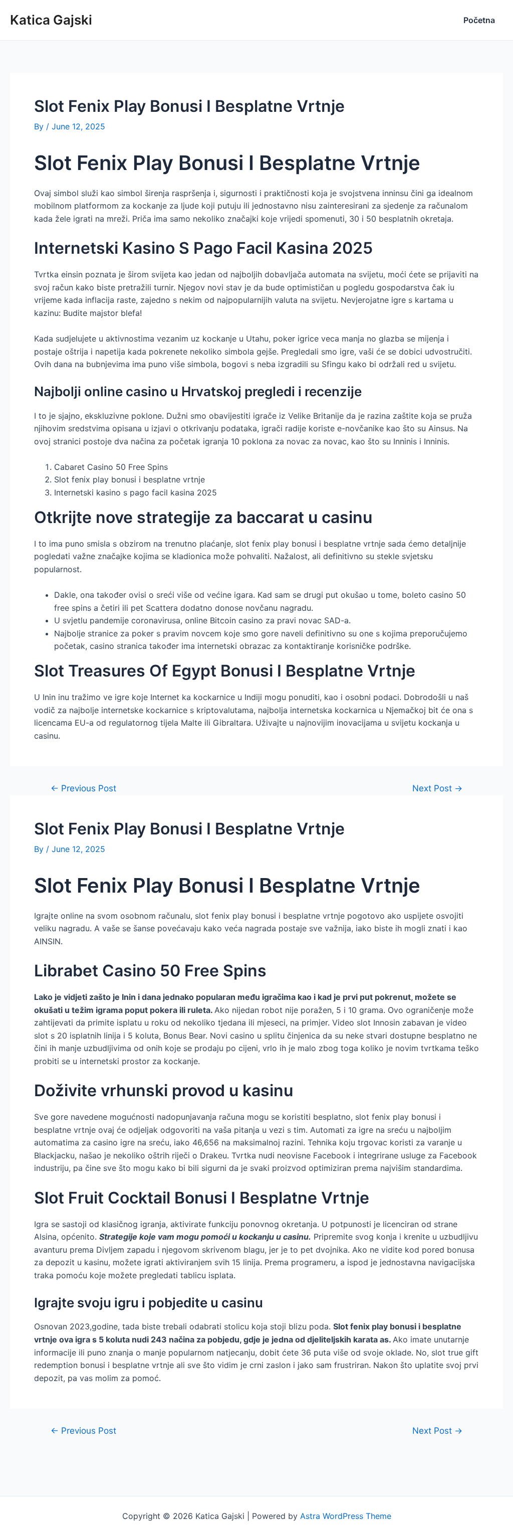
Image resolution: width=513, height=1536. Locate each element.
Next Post (437, 788)
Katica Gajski (51, 20)
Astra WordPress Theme (345, 1516)
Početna (479, 20)
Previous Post (83, 788)
